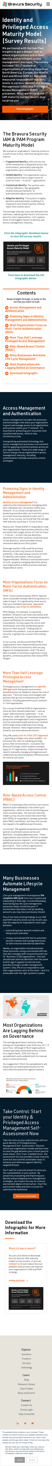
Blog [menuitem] (26, 1380)
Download (17, 1281)
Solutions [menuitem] (26, 1354)
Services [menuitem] (26, 1363)
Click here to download (21, 275)
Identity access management (18, 503)
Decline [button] (32, 1460)
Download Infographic (24, 373)
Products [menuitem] (26, 1359)
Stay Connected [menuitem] (26, 1414)
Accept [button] (19, 1460)
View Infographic (25, 109)
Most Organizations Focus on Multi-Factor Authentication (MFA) (26, 329)
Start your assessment (26, 1196)
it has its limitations (30, 607)
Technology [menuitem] (26, 1368)
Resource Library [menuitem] (26, 1384)
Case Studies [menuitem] (26, 1389)
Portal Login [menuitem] (26, 1410)
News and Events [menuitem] (26, 1393)
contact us (14, 1264)
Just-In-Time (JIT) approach (33, 736)
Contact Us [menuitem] (26, 1405)
